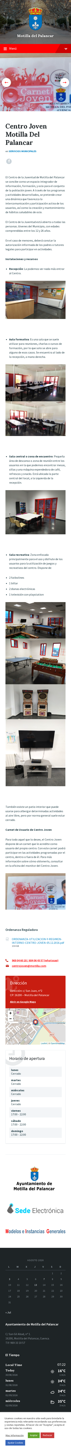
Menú (13, 48)
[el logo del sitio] (35, 29)
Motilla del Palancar (35, 35)
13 (35, 1285)
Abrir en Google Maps (23, 1001)
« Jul (8, 1312)
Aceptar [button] (34, 1435)
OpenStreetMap (58, 1043)
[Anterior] (6, 82)
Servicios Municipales (22, 151)
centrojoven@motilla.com (29, 966)
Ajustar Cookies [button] (15, 1442)
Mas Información (14, 1435)
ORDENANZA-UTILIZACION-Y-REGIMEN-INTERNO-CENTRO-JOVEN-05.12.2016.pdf (38, 940)
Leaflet (44, 1043)
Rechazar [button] (47, 1435)
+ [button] (10, 1013)
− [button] (10, 1018)
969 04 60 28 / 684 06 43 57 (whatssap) (35, 960)
